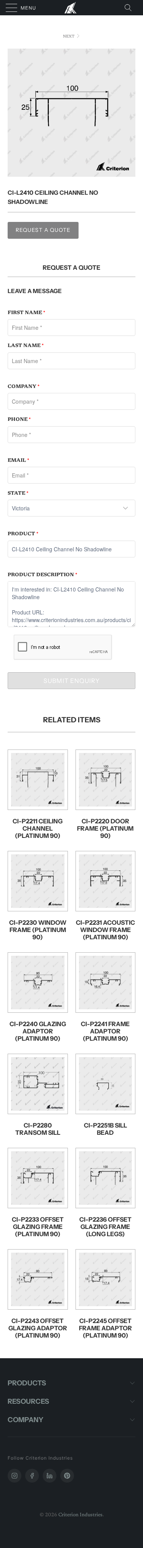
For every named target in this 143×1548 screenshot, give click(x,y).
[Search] (130, 7)
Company (24, 386)
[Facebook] (32, 1476)
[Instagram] (14, 1476)
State (18, 493)
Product (23, 533)
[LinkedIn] (49, 1476)
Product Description (42, 574)
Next (69, 37)
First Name (26, 312)
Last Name (26, 345)
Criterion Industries (80, 1514)
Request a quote (43, 229)
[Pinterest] (67, 1476)
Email (18, 460)
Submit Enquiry (71, 680)
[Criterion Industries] (72, 7)
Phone (19, 419)
